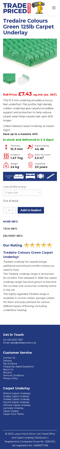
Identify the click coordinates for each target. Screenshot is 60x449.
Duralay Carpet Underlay (16, 396)
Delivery (7, 360)
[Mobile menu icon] (54, 8)
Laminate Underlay (13, 408)
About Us (8, 369)
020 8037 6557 (15, 339)
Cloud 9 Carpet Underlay (16, 402)
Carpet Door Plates (13, 414)
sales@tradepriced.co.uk (23, 342)
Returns (7, 372)
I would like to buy (14, 186)
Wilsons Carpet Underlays (16, 393)
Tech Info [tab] (10, 228)
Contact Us (9, 357)
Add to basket (30, 210)
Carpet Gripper (11, 411)
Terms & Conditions (13, 375)
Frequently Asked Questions (18, 366)
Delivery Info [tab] (13, 235)
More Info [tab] (10, 221)
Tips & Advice (10, 363)
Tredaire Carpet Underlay (16, 399)
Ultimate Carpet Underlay (16, 405)
